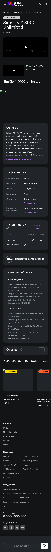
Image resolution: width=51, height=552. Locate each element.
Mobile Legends (10, 432)
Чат (4, 506)
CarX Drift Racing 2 (31, 456)
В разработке (21, 545)
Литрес (26, 465)
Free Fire (6, 440)
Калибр (6, 477)
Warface (6, 461)
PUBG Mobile (8, 428)
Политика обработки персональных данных (22, 493)
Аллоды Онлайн (10, 465)
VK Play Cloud (9, 469)
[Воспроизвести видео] (25, 47)
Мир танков (8, 456)
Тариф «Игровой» (30, 469)
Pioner (5, 444)
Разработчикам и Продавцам (16, 502)
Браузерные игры (11, 473)
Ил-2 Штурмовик (30, 461)
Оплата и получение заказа (15, 489)
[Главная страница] (16, 4)
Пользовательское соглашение (16, 498)
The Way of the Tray (11, 399)
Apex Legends (9, 436)
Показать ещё (37, 226)
